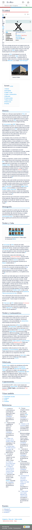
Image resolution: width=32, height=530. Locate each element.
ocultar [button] (11, 86)
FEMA (19, 169)
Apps (15, 521)
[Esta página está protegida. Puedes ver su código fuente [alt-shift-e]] (22, 14)
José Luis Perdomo (15, 256)
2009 (14, 124)
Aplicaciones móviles (8, 521)
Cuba (16, 56)
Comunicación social (7, 216)
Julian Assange (23, 60)
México (14, 239)
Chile (24, 355)
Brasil (18, 325)
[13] (17, 358)
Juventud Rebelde (13, 349)
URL (7, 32)
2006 (23, 38)
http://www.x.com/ (20, 32)
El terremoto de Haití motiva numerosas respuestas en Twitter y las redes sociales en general (24, 480)
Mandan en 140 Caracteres (24, 424)
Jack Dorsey (19, 37)
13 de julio (18, 38)
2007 (15, 120)
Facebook (23, 368)
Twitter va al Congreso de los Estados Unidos (10, 439)
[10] (18, 334)
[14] (8, 389)
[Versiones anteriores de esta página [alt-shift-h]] (25, 14)
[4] (12, 193)
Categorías (5, 519)
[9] (16, 308)
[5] (5, 202)
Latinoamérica (24, 321)
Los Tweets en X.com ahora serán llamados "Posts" (10, 463)
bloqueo (4, 263)
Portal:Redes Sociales (9, 396)
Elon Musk (18, 35)
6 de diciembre (21, 371)
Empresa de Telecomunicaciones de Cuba (15, 292)
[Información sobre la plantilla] (30, 21)
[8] (4, 273)
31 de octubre (21, 329)
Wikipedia (6, 509)
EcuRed (10, 2)
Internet (15, 259)
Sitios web (10, 519)
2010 (10, 54)
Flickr (23, 114)
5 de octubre (6, 244)
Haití (21, 355)
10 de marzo (6, 303)
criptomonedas (13, 386)
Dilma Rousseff (12, 326)
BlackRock (24, 35)
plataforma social (18, 342)
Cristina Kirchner (25, 340)
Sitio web (3, 27)
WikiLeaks (10, 60)
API (16, 129)
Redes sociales (18, 519)
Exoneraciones (17, 528)
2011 (3, 161)
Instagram (6, 398)
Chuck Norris (8, 186)
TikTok (5, 399)
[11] (15, 358)
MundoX (6, 512)
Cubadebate (5, 349)
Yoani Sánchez (6, 249)
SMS (13, 50)
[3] (12, 177)
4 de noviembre (7, 124)
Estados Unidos (6, 165)
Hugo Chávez (12, 331)
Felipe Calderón (16, 340)
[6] (25, 252)
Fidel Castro (9, 307)
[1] (16, 57)
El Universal (26, 303)
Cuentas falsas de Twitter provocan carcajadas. (10, 447)
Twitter (3, 370)
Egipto (22, 186)
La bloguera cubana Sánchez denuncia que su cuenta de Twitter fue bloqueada (10, 469)
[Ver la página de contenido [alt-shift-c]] (3, 14)
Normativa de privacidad (5, 527)
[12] (16, 358)
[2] (27, 60)
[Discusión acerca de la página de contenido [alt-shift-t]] (6, 14)
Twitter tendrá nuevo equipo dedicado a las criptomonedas (24, 493)
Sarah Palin (13, 189)
